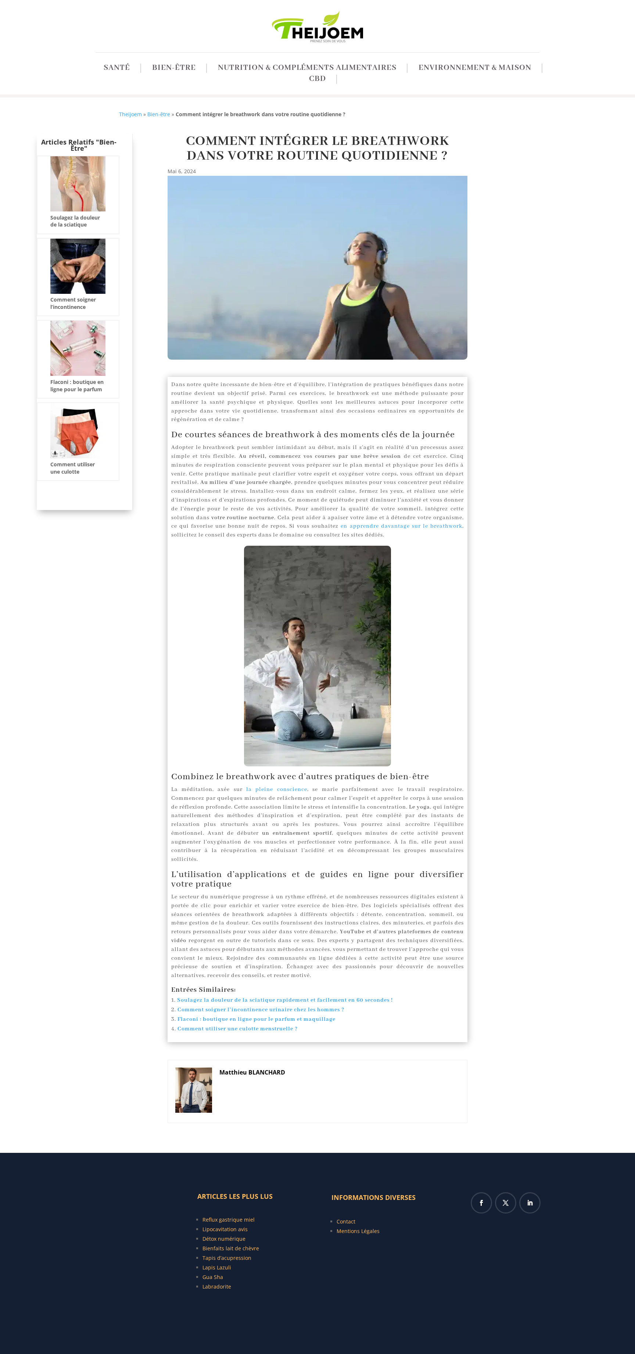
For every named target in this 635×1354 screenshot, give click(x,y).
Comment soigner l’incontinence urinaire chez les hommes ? (260, 1009)
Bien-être (174, 69)
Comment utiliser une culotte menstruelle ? (237, 1029)
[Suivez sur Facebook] (481, 1203)
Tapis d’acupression (226, 1257)
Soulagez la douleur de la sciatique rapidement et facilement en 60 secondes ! (285, 1000)
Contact (346, 1221)
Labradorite (216, 1286)
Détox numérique (223, 1238)
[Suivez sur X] (505, 1203)
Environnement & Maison (475, 69)
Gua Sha (212, 1276)
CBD (317, 80)
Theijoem (130, 114)
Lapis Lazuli (216, 1267)
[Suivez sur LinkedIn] (530, 1203)
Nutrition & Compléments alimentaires (307, 69)
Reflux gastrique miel (228, 1219)
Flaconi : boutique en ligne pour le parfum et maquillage (256, 1019)
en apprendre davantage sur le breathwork (401, 526)
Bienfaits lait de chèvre (230, 1248)
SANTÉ (117, 69)
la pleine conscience (276, 789)
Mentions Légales (358, 1230)
